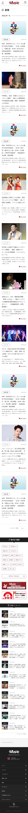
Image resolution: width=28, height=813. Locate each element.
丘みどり (20, 564)
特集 (3, 782)
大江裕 (14, 564)
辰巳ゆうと (14, 546)
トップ (3, 765)
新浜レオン (19, 555)
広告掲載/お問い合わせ (6, 795)
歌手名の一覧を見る (14, 576)
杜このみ (12, 568)
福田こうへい (6, 564)
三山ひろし (14, 551)
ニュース (4, 769)
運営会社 (3, 791)
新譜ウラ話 (4, 778)
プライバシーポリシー (6, 799)
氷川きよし (6, 546)
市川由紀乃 (6, 555)
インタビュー (5, 774)
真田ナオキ (19, 559)
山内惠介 (11, 559)
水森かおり (6, 551)
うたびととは (4, 786)
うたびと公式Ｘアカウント (14, 806)
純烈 (12, 555)
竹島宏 (4, 559)
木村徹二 (5, 568)
